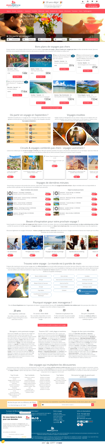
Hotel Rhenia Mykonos (65, 209)
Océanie (64, 290)
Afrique (41, 279)
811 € (48, 209)
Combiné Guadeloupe (29, 380)
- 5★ (36, 69)
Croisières (34, 11)
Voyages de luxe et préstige (41, 252)
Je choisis (9, 436)
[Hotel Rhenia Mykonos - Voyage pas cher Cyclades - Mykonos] (56, 209)
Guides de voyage (57, 413)
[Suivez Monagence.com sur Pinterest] (37, 418)
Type (79, 39)
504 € (48, 194)
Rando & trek (54, 11)
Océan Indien (64, 287)
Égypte (34, 141)
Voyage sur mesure (57, 419)
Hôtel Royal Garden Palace (37, 70)
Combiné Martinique (30, 385)
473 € (48, 215)
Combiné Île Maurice (30, 391)
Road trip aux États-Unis (45, 385)
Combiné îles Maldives (29, 382)
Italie (33, 129)
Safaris (47, 11)
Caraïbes (87, 276)
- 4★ (37, 95)
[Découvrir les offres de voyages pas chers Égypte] (30, 141)
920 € (94, 199)
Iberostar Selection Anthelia (61, 63)
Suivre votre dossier (58, 416)
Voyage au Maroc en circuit (14, 380)
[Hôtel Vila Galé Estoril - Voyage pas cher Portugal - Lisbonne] (10, 214)
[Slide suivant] (96, 32)
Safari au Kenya (60, 377)
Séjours (9, 11)
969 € (94, 209)
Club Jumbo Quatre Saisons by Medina (23, 204)
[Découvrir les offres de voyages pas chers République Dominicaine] (8, 133)
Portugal (12, 125)
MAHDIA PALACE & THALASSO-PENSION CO (24, 194)
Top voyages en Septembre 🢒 (29, 121)
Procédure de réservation (59, 414)
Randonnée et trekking (63, 252)
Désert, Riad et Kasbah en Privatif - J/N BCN (41, 161)
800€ (19, 177)
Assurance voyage (57, 417)
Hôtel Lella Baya (63, 204)
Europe (41, 287)
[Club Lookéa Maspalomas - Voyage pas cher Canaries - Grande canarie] (10, 198)
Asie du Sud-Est (64, 283)
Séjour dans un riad (85, 252)
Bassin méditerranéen (41, 276)
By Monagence (88, 11)
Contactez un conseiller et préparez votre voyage (52, 325)
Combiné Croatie (30, 392)
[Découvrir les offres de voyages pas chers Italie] (30, 129)
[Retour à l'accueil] (13, 4)
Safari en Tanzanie (60, 379)
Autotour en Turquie (45, 389)
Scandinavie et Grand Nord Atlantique (41, 294)
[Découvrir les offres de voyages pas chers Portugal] (8, 125)
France (81, 11)
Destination (15, 39)
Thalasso (61, 11)
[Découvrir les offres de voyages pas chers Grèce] (8, 129)
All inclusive (67, 11)
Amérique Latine (87, 287)
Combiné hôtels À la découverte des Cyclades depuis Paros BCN (63, 172)
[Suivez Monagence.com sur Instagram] (33, 418)
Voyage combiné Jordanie (30, 383)
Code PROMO (57, 422)
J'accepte (24, 436)
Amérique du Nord (87, 279)
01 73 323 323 (83, 414)
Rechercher (92, 39)
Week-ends (41, 11)
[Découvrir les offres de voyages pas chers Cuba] (30, 137)
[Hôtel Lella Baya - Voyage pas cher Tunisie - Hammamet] (56, 204)
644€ (63, 255)
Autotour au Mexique (45, 380)
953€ (41, 166)
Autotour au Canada (45, 377)
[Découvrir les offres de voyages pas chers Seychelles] (30, 133)
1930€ (86, 177)
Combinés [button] (20, 11)
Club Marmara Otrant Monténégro (22, 209)
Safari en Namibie (60, 383)
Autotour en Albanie (45, 383)
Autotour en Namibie (45, 386)
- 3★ (84, 63)
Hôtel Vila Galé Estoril (19, 214)
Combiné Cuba (29, 389)
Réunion (12, 137)
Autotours (28, 11)
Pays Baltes (41, 290)
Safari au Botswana (60, 382)
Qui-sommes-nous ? (11, 413)
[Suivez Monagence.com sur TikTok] (35, 418)
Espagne (34, 125)
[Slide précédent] (9, 32)
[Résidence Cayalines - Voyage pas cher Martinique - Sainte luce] (56, 198)
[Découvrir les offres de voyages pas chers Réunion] (8, 137)
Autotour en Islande (45, 379)
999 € (48, 199)
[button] (96, 2)
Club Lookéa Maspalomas (20, 199)
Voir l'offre (17, 77)
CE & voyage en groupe (58, 420)
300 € (86, 19)
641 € (94, 194)
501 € (48, 204)
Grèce (11, 129)
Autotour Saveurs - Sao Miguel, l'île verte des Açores (90, 96)
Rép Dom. (12, 133)
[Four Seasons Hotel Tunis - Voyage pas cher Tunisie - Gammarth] (56, 193)
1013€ (63, 177)
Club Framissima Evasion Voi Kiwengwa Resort (42, 96)
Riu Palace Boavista (12, 89)
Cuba (33, 137)
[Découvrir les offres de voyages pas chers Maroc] (8, 141)
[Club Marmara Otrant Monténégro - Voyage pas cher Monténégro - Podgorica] (10, 209)
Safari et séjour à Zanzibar (60, 380)
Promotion (75, 11)
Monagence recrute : (35, 420)
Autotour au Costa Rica (44, 382)
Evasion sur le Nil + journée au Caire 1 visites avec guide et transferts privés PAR (86, 173)
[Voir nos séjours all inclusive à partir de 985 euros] (52, 30)
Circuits (14, 11)
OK (92, 404)
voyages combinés (33, 150)
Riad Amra (62, 214)
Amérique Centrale (87, 283)
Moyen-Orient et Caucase (41, 283)
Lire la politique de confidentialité (9, 432)
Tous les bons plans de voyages (51, 108)
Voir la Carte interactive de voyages (87, 291)
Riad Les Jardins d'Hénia (13, 70)
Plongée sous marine (19, 252)
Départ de (31, 39)
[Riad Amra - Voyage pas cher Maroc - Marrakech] (56, 214)
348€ (19, 255)
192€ (41, 255)
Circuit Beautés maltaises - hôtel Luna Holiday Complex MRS (19, 172)
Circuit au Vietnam (14, 392)
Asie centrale (64, 276)
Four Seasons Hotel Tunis (66, 194)
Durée (63, 39)
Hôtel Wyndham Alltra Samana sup (62, 96)
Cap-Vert (16, 344)
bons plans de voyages (48, 49)
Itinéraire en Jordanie (14, 385)
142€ (85, 255)
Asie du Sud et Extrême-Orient (64, 279)
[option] (52, 167)
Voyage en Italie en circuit (14, 394)
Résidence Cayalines (65, 199)
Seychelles (34, 133)
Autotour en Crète (45, 388)
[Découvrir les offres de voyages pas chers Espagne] (30, 125)
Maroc (11, 141)
